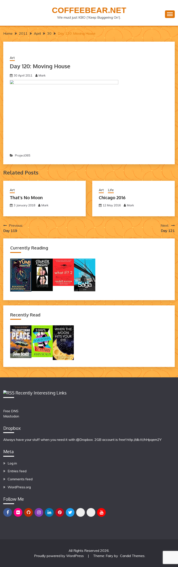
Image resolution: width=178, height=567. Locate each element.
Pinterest (59, 512)
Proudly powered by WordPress (59, 556)
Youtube (101, 512)
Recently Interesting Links (41, 393)
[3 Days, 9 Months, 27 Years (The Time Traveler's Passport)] (42, 356)
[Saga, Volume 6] (84, 290)
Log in (12, 463)
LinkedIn (49, 512)
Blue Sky (80, 512)
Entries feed (17, 471)
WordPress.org (19, 487)
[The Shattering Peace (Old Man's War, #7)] (20, 357)
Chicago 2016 (112, 197)
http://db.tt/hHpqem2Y (144, 439)
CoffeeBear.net (89, 10)
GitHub (28, 512)
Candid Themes (132, 556)
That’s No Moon (26, 197)
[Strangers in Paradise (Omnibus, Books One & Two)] (42, 290)
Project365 (22, 155)
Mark (42, 75)
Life (111, 190)
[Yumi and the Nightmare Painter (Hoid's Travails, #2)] (20, 290)
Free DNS (10, 411)
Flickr (18, 512)
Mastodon (11, 416)
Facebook (7, 512)
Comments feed (20, 479)
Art (12, 58)
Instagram (39, 512)
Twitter (70, 512)
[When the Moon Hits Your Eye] (63, 359)
